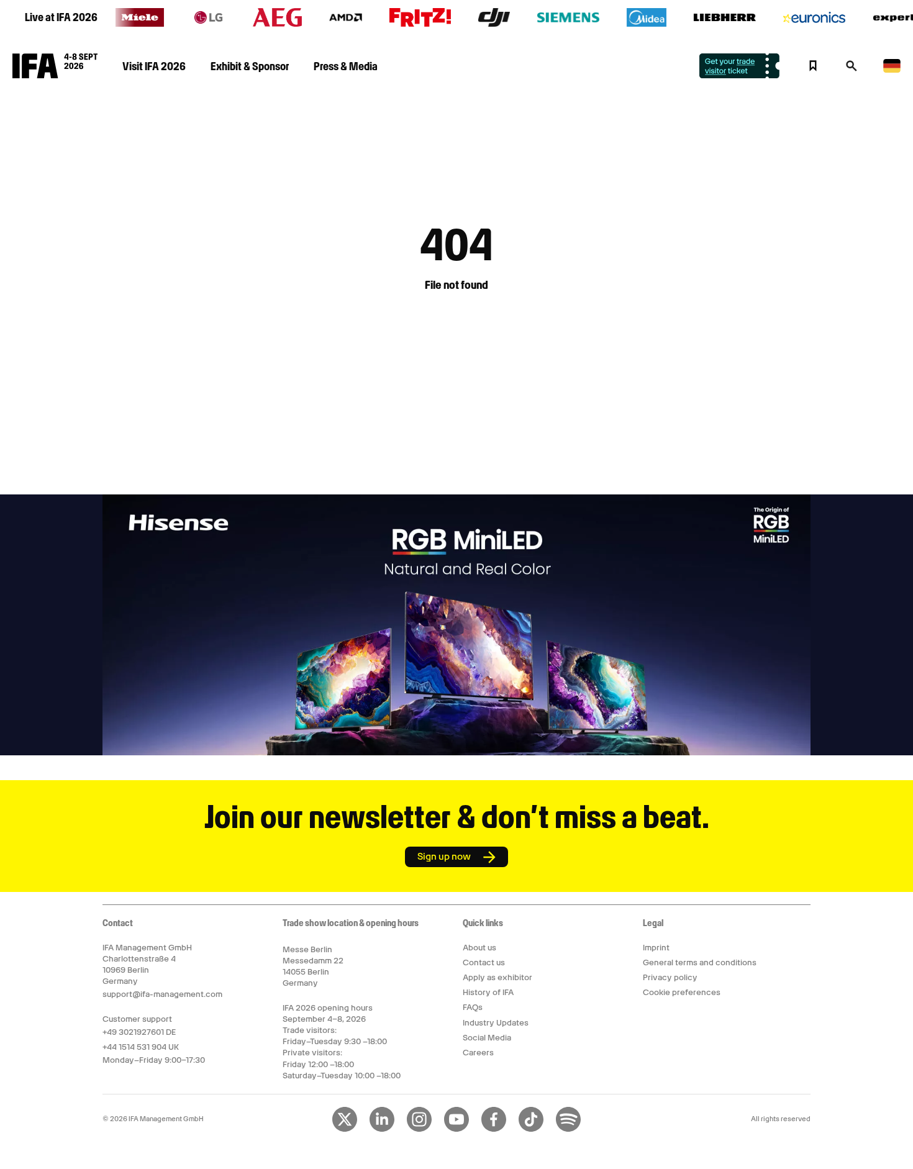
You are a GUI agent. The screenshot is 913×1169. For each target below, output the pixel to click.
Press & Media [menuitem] (346, 66)
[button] (851, 70)
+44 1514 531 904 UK (140, 1047)
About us (479, 947)
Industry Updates (496, 1022)
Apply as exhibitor (497, 977)
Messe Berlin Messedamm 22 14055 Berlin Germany (313, 966)
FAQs (473, 1007)
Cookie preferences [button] (681, 992)
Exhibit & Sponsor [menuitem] (250, 66)
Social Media (487, 1037)
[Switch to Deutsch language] (892, 70)
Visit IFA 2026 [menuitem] (154, 66)
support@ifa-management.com (162, 994)
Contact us (484, 962)
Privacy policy (670, 977)
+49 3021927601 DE (139, 1032)
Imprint (656, 947)
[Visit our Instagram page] (419, 1129)
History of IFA (488, 992)
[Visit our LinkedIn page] (382, 1129)
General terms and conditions (699, 962)
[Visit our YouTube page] (456, 1129)
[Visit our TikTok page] (531, 1129)
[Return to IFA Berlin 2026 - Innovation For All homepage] (55, 75)
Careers (478, 1052)
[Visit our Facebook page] (493, 1129)
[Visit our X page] (344, 1129)
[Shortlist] (813, 66)
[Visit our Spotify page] (568, 1129)
